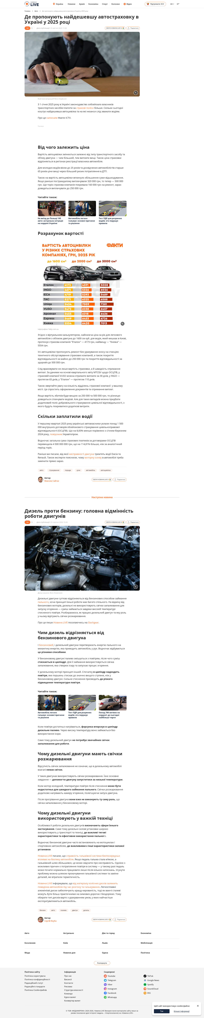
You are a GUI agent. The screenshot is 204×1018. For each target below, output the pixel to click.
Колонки (115, 4)
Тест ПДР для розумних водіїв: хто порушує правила (110, 221)
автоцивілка (106, 470)
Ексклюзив (30, 983)
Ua (171, 4)
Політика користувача (35, 1016)
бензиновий (46, 685)
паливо (63, 951)
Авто (36, 11)
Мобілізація (146, 983)
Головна (27, 11)
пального (43, 642)
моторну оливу (93, 457)
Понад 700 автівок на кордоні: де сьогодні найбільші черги (109, 755)
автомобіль (90, 470)
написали (51, 117)
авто (41, 470)
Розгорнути (102, 1003)
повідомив (56, 434)
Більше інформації (181, 1011)
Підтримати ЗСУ (157, 4)
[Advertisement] (81, 133)
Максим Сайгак (51, 481)
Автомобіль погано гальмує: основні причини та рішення (81, 221)
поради (68, 470)
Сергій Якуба (50, 961)
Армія (82, 4)
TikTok (150, 1016)
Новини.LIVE (60, 663)
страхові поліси (85, 107)
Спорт (105, 4)
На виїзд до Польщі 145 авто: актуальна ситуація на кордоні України (50, 221)
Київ (65, 983)
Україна (59, 4)
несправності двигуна (81, 454)
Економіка (93, 4)
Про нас (68, 1016)
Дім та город (108, 973)
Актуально (68, 973)
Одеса (105, 993)
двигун (75, 951)
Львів (105, 983)
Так (161, 1011)
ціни (78, 470)
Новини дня (69, 993)
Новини (71, 4)
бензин (43, 951)
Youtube (111, 1016)
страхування (54, 470)
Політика (145, 993)
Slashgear (93, 663)
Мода (27, 993)
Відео (129, 4)
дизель (86, 951)
